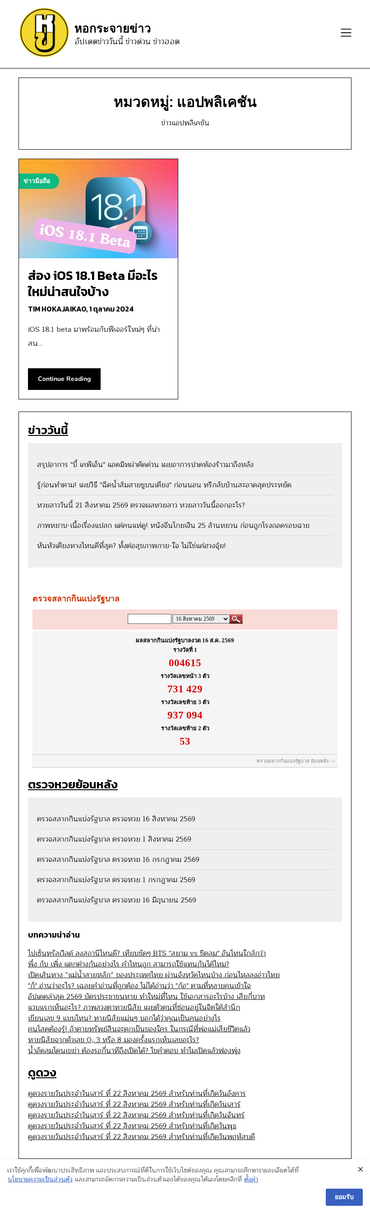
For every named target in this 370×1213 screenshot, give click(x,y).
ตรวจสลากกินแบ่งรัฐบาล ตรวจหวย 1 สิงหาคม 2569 (114, 839)
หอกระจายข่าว (112, 28)
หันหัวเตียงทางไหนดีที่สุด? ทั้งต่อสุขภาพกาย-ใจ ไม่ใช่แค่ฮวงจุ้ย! (131, 546)
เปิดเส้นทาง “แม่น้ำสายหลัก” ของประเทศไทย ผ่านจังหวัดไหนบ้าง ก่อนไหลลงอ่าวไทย (154, 975)
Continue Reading (64, 379)
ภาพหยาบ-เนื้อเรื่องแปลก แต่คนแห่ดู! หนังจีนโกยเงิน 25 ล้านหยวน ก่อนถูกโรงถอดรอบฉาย (173, 525)
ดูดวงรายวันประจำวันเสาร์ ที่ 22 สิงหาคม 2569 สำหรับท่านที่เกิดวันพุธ (132, 1126)
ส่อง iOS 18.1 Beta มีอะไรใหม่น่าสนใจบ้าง (92, 283)
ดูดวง (42, 1072)
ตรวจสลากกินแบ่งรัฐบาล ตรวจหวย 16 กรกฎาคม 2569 (118, 859)
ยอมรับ (344, 1197)
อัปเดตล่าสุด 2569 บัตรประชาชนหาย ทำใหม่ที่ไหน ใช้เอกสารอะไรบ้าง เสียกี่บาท (146, 996)
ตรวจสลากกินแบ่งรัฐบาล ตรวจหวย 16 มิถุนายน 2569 (116, 900)
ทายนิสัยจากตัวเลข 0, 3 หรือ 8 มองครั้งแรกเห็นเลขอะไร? (113, 1040)
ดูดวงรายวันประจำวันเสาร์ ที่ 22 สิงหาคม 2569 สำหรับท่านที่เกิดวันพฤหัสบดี (141, 1137)
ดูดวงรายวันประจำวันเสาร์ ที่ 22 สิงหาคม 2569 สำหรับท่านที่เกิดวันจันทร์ (136, 1115)
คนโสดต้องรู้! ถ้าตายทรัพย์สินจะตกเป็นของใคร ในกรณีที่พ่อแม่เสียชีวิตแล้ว (139, 1029)
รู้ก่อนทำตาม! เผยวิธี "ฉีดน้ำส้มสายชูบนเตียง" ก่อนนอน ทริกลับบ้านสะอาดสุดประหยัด (164, 485)
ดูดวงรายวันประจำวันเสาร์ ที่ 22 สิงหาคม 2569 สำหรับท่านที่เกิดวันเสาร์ (134, 1104)
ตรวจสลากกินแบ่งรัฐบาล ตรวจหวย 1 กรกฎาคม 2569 (116, 880)
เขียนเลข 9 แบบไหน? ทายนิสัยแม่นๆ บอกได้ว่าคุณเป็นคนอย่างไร (124, 1018)
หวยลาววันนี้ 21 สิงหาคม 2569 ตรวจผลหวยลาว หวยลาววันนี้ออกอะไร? (141, 505)
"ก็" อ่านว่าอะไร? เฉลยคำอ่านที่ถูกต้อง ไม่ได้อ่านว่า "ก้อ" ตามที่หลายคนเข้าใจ (139, 986)
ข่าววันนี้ (48, 430)
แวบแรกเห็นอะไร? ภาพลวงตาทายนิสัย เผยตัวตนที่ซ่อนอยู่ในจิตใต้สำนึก (134, 1007)
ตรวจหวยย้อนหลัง (73, 784)
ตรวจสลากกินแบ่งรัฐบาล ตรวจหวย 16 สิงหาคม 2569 (116, 819)
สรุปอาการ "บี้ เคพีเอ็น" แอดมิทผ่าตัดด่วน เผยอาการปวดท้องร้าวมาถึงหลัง (145, 465)
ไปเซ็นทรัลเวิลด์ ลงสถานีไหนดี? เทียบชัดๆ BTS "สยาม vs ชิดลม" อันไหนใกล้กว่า (147, 953)
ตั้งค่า (251, 1179)
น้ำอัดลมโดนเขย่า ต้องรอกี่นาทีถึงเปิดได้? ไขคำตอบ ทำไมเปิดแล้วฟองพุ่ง (134, 1051)
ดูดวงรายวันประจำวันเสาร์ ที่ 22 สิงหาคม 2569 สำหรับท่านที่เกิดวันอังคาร (137, 1093)
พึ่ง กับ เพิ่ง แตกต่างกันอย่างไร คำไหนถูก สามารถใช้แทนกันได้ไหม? (128, 964)
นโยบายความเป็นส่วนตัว (40, 1179)
